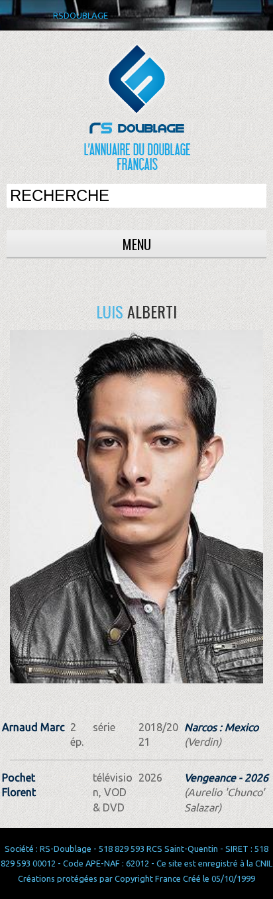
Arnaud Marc (33, 727)
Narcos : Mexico (221, 727)
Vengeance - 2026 (226, 778)
